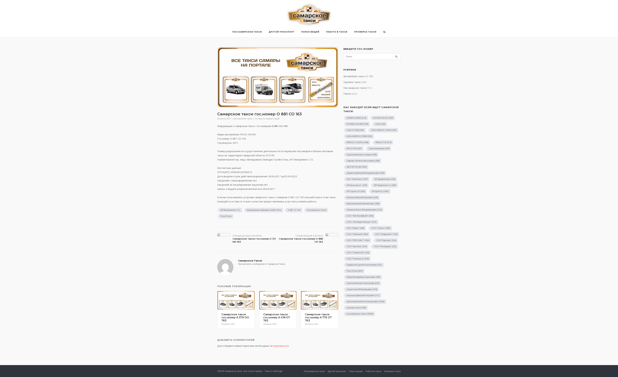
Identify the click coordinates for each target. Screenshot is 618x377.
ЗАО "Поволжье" (357, 179)
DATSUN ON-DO (383, 117)
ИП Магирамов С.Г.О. (230, 210)
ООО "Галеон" (380, 228)
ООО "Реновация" (385, 246)
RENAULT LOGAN (357, 142)
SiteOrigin (278, 371)
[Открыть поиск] (384, 32)
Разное (347, 93)
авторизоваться (279, 345)
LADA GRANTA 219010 (383, 130)
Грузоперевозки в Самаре (362, 154)
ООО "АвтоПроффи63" (360, 215)
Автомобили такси (243, 118)
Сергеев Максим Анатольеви (363, 283)
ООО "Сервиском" (358, 252)
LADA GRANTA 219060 (359, 136)
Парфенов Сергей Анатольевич (364, 264)
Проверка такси (365, 32)
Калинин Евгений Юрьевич (362, 197)
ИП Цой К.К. (380, 191)
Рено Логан (226, 216)
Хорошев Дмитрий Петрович (363, 295)
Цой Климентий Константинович (365, 301)
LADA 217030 (355, 130)
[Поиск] (396, 56)
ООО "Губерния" (357, 234)
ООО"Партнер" (386, 240)
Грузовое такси (351, 82)
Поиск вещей (310, 32)
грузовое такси (356, 307)
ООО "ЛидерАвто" (386, 234)
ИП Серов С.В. (356, 191)
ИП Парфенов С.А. (385, 185)
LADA (380, 124)
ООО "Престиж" (357, 246)
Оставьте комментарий (267, 118)
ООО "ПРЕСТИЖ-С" (358, 240)
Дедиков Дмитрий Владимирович (365, 173)
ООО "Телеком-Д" (358, 258)
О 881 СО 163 (294, 210)
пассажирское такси (316, 210)
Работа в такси (336, 32)
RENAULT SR (383, 142)
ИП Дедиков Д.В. (385, 179)
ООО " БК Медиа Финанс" (361, 222)
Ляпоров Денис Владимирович (364, 209)
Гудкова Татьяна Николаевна (363, 160)
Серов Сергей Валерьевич (362, 289)
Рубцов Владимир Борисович (363, 277)
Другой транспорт (281, 32)
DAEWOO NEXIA (356, 117)
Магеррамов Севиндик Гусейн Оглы (264, 210)
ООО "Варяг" (355, 228)
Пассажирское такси (247, 32)
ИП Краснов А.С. (357, 185)
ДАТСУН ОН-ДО (357, 166)
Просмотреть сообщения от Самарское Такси (261, 263)
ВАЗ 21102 (354, 148)
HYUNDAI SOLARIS (357, 124)
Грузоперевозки (379, 148)
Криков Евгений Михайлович (363, 203)
